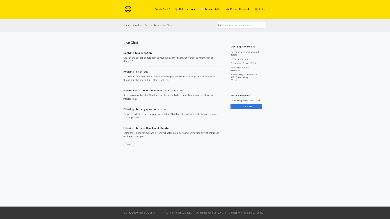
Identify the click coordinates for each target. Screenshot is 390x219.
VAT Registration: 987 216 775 (211, 212)
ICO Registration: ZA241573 (179, 212)
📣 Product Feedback (238, 9)
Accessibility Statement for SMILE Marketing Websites (244, 77)
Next (128, 144)
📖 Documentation (211, 9)
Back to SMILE (162, 9)
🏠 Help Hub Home (185, 9)
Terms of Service (239, 59)
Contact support (246, 106)
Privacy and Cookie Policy (243, 63)
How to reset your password (239, 69)
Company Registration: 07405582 (246, 212)
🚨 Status (259, 9)
